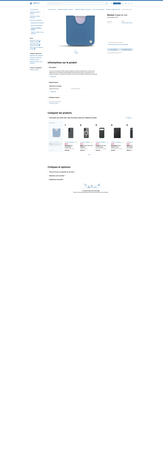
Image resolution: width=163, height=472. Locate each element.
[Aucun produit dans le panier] (132, 3)
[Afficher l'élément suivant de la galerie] (105, 31)
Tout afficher (128, 117)
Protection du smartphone (36, 20)
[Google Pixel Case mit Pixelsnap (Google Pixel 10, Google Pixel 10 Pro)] (102, 136)
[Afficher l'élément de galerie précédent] (47, 31)
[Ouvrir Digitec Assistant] (123, 3)
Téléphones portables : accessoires (35, 17)
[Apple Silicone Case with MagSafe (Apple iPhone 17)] (132, 136)
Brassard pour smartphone (37, 25)
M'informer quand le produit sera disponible (118, 44)
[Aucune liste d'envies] (129, 3)
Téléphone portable (34, 59)
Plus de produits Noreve (127, 22)
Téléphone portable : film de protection (37, 33)
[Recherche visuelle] (106, 3)
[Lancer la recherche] (49, 3)
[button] (120, 42)
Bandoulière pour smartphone (37, 22)
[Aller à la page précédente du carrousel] (50, 136)
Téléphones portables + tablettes (35, 12)
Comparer (114, 49)
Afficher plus (53, 76)
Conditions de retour (53, 103)
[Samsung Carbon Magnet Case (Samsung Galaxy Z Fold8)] (117, 136)
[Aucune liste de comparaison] (126, 3)
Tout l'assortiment (34, 9)
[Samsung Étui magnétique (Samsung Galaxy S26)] (71, 136)
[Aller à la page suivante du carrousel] (130, 136)
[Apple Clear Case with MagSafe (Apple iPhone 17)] (86, 136)
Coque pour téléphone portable (36, 28)
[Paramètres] (111, 3)
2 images (76, 52)
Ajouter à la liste (127, 49)
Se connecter (117, 3)
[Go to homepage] (34, 3)
